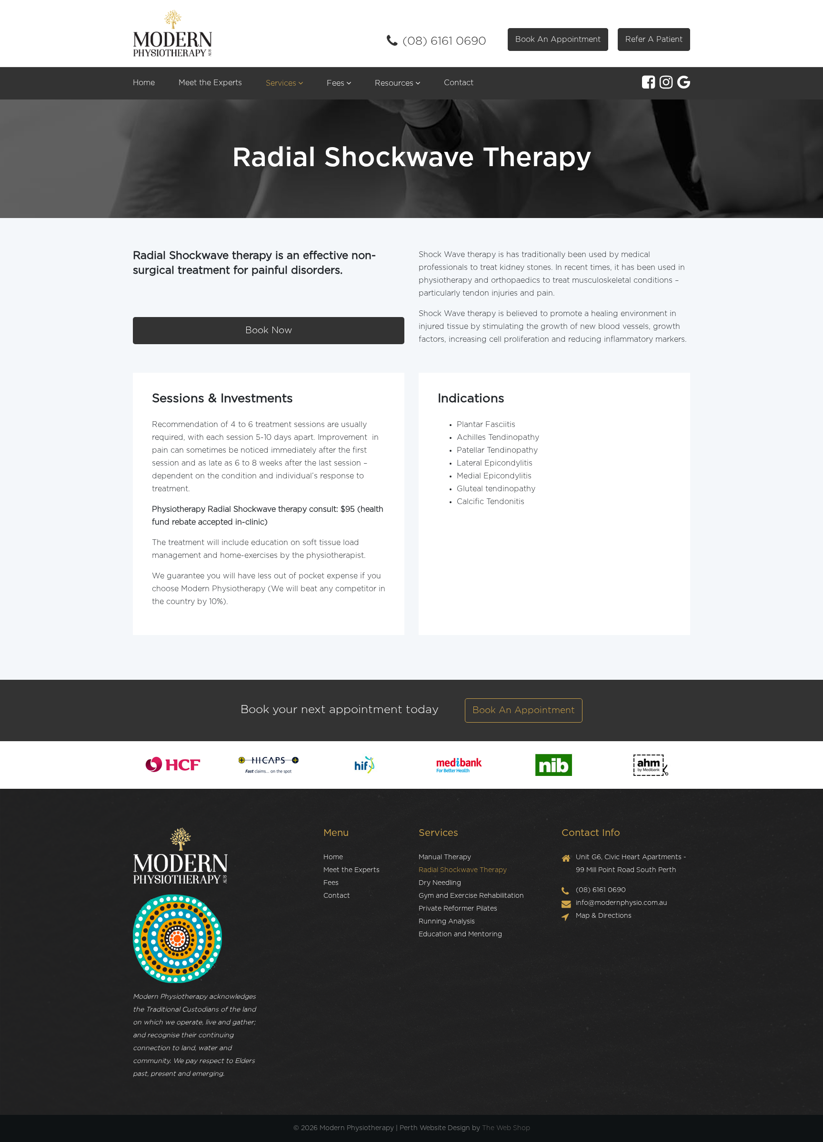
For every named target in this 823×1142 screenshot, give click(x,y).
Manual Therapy (445, 857)
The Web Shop (506, 1128)
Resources (394, 83)
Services (281, 83)
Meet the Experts (210, 83)
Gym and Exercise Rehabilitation (471, 896)
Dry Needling (440, 883)
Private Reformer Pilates (458, 908)
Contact (458, 83)
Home (144, 83)
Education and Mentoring (460, 934)
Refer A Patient (653, 39)
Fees (335, 83)
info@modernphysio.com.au (621, 903)
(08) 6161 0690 (444, 41)
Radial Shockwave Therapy (463, 870)
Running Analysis (447, 921)
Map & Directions (604, 916)
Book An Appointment (558, 39)
